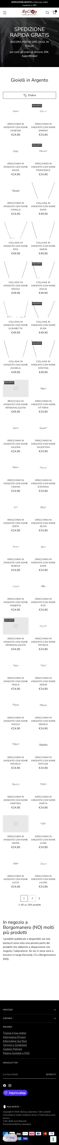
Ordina (32, 95)
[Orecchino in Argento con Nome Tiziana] (16, 467)
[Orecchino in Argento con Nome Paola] (16, 665)
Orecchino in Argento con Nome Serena (15, 562)
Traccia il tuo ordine (14, 1033)
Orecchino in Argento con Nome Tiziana (15, 483)
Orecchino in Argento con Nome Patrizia (43, 642)
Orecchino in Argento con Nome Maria (15, 840)
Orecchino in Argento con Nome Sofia (15, 523)
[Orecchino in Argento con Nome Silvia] (43, 507)
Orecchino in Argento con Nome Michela (15, 760)
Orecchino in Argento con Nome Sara (43, 562)
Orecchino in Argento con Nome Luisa (43, 840)
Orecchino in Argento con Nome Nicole (15, 721)
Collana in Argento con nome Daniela (15, 365)
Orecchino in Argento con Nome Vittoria (43, 404)
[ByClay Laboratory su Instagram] (10, 1086)
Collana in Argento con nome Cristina (43, 365)
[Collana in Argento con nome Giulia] (43, 269)
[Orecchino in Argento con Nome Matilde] (43, 744)
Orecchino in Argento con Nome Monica (43, 721)
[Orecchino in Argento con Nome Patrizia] (43, 626)
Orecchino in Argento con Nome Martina (15, 800)
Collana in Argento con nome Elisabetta (15, 325)
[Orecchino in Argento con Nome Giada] (16, 151)
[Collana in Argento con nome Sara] (43, 190)
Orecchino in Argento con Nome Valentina (43, 444)
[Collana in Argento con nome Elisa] (43, 309)
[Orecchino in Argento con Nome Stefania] (43, 467)
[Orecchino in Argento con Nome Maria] (16, 823)
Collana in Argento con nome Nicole (15, 286)
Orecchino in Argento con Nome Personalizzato (15, 642)
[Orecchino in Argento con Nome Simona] (43, 111)
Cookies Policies (12, 1049)
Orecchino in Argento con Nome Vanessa (15, 127)
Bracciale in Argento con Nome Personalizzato (15, 404)
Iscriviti (51, 1074)
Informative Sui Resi (15, 1041)
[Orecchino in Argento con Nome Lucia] (16, 863)
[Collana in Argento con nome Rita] (16, 230)
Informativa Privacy (14, 1037)
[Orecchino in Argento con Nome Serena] (16, 546)
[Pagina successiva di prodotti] (39, 898)
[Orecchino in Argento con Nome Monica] (43, 705)
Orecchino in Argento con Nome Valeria (15, 444)
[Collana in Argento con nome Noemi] (43, 230)
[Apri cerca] (47, 12)
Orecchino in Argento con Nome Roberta (15, 602)
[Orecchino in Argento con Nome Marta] (43, 784)
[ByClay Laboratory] (29, 13)
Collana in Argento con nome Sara (43, 206)
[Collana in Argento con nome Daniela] (16, 348)
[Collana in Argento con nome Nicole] (16, 269)
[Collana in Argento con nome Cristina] (43, 348)
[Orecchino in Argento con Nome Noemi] (43, 665)
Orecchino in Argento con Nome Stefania (43, 483)
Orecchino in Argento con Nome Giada (15, 167)
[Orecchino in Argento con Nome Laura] (43, 863)
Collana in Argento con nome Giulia (43, 286)
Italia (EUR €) (13, 1106)
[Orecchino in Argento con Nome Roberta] (16, 586)
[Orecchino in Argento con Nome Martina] (16, 784)
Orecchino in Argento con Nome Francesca (43, 167)
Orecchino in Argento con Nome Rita (43, 602)
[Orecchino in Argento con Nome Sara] (43, 546)
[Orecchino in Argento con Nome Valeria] (16, 428)
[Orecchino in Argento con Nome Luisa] (43, 823)
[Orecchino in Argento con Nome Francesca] (43, 151)
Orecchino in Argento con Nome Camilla (15, 206)
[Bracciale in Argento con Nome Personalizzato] (16, 388)
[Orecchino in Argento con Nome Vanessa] (16, 111)
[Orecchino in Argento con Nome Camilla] (16, 190)
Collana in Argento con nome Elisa (43, 325)
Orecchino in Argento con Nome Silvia (43, 523)
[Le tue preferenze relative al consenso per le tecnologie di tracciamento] (53, 1139)
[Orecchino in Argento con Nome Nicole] (16, 705)
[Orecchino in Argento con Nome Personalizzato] (16, 626)
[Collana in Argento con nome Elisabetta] (16, 309)
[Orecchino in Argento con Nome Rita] (43, 586)
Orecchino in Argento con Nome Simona (43, 127)
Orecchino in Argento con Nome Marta (43, 800)
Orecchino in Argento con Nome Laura (43, 879)
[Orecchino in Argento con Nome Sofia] (16, 507)
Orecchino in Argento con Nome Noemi (43, 681)
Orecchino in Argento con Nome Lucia (15, 879)
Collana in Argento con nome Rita (15, 246)
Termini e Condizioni (15, 1045)
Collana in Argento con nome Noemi (43, 246)
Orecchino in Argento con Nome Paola (15, 681)
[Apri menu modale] (4, 12)
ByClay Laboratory (28, 1111)
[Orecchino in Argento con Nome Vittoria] (43, 388)
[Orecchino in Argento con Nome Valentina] (43, 428)
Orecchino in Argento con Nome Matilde (43, 760)
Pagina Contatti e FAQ (16, 1053)
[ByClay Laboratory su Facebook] (5, 1086)
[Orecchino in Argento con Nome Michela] (16, 744)
